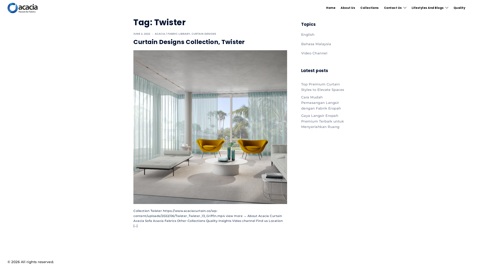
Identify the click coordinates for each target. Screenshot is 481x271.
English (308, 35)
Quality (459, 8)
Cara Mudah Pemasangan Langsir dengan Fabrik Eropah (321, 102)
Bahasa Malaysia (316, 44)
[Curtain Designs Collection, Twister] (210, 127)
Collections (369, 8)
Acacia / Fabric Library (172, 33)
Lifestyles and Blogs (428, 8)
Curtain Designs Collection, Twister (189, 42)
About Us (348, 8)
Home (330, 8)
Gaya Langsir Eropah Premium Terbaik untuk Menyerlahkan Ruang (322, 121)
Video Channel (314, 53)
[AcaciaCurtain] (23, 8)
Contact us (393, 8)
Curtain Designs (204, 33)
